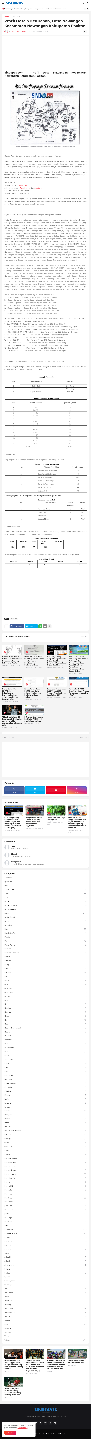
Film (45, 977)
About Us (37, 1433)
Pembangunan (45, 1166)
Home (6, 17)
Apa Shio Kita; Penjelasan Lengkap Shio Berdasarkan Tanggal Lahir (40, 9)
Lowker (45, 1111)
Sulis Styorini (45, 1281)
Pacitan (45, 1154)
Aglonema (45, 878)
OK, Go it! (10, 1433)
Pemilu (45, 1182)
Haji (45, 1004)
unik (45, 1324)
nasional (45, 1135)
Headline (45, 1008)
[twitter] (41, 1423)
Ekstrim (45, 957)
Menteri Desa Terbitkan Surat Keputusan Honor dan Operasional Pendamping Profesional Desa (34, 661)
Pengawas (45, 1194)
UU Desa (45, 1328)
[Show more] (49, 626)
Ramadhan (45, 1241)
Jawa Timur (45, 1060)
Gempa (45, 996)
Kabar (45, 1063)
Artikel (45, 894)
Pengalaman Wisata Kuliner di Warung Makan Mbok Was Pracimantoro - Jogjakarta (34, 822)
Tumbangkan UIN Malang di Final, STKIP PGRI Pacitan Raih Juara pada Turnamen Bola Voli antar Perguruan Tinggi (35, 1366)
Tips (45, 1289)
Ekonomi (45, 949)
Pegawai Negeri (45, 1158)
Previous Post (9, 738)
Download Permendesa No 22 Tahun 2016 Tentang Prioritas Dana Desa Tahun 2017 (56, 692)
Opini (45, 1143)
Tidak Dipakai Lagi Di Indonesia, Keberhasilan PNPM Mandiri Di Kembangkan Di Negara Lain (12, 721)
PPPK (45, 1226)
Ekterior (45, 961)
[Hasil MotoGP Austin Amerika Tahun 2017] (77, 1354)
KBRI (45, 1067)
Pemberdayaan (45, 1170)
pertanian (45, 1206)
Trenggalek (45, 1309)
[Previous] (85, 9)
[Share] (85, 31)
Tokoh (45, 1297)
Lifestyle (45, 1103)
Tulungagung (45, 1313)
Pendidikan (45, 1190)
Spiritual (45, 1277)
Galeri (45, 984)
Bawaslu (45, 901)
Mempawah (45, 1115)
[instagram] (50, 1423)
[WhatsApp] (40, 626)
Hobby (45, 1016)
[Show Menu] (3, 3)
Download (45, 941)
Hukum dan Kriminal (45, 1028)
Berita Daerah (45, 917)
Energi (45, 965)
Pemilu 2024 (45, 1186)
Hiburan (45, 1012)
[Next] (88, 9)
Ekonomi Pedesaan (45, 953)
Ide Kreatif (45, 1040)
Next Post (83, 738)
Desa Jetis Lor (25, 185)
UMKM (45, 1320)
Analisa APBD (45, 890)
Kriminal (45, 1091)
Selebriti (45, 1257)
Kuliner (45, 1095)
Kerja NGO (45, 1075)
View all (84, 636)
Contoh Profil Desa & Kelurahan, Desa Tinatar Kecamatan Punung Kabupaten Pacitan (12, 660)
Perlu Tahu (45, 1202)
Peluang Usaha (45, 1162)
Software (45, 1269)
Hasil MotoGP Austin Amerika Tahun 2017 (76, 1362)
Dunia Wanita (45, 945)
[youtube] (56, 790)
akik (45, 886)
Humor (45, 1032)
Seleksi (45, 1261)
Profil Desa (15, 17)
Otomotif (45, 1147)
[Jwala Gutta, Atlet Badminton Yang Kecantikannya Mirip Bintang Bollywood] (13, 1382)
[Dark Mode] (84, 3)
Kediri (45, 1071)
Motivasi (45, 1127)
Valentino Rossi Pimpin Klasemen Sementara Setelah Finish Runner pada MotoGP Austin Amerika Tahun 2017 (56, 1365)
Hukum (45, 1024)
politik (45, 1214)
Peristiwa (45, 1198)
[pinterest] (55, 1423)
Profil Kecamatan (45, 1233)
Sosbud (45, 1273)
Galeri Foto (45, 988)
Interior (45, 1044)
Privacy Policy (48, 1433)
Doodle (45, 937)
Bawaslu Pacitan (45, 905)
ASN (45, 897)
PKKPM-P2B (45, 1210)
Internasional (45, 1048)
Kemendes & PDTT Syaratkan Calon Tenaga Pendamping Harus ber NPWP (79, 692)
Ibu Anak (45, 1036)
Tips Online (45, 1293)
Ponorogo (45, 1218)
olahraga (45, 1139)
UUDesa (45, 1332)
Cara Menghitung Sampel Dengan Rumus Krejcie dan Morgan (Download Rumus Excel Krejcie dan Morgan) (56, 661)
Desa (45, 929)
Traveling (45, 1301)
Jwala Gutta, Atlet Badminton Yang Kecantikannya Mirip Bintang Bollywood (12, 1392)
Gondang (38, 188)
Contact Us (60, 1433)
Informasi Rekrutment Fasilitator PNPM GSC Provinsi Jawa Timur (33, 719)
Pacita (45, 1150)
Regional (45, 1245)
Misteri (45, 1119)
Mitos (45, 1123)
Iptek (45, 1052)
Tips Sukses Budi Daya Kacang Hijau (56, 819)
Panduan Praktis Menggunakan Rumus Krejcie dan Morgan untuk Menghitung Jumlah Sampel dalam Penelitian (77, 823)
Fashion (45, 969)
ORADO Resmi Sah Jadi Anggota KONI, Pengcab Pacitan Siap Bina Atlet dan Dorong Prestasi (13, 1365)
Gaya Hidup (45, 992)
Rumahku (45, 1249)
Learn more (22, 1428)
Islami (45, 1056)
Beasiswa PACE (45, 909)
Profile (45, 1237)
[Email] (45, 626)
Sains (45, 1253)
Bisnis (45, 921)
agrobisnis (45, 882)
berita (45, 913)
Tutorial (45, 1316)
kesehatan (45, 1079)
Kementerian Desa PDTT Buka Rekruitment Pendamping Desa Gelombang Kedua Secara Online (10, 694)
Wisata (45, 1340)
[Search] (88, 3)
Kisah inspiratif (45, 1083)
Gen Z (45, 1000)
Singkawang (45, 1265)
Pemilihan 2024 (45, 1178)
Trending (45, 1305)
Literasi (45, 1107)
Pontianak (45, 1222)
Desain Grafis (45, 933)
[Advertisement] (45, 53)
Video (45, 1336)
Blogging (45, 925)
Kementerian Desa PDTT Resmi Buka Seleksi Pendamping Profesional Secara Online (32, 693)
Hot (45, 1020)
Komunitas (45, 1087)
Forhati (45, 981)
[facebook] (36, 1423)
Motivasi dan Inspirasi (45, 1131)
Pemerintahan (45, 1174)
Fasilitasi (45, 973)
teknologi (45, 1285)
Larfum (45, 1099)
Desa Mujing (25, 188)
